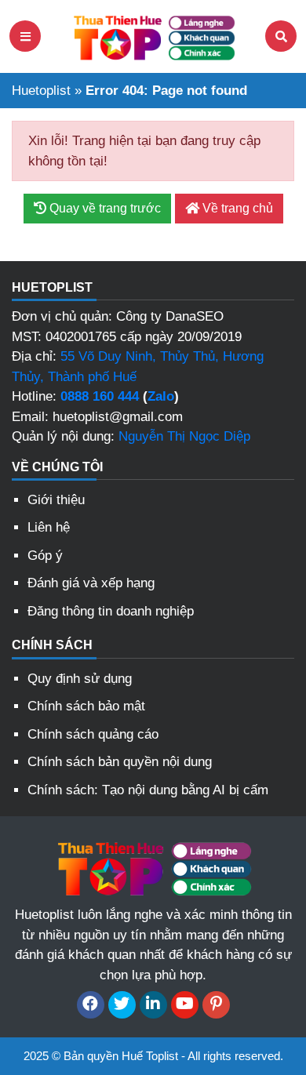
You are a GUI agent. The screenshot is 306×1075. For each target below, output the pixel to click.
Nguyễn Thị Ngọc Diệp (184, 436)
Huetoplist (41, 90)
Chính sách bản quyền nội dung (119, 761)
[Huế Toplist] (153, 34)
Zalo (161, 396)
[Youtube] (185, 1004)
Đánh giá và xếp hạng (91, 583)
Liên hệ (48, 527)
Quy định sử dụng (79, 678)
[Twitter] (122, 1004)
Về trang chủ (236, 208)
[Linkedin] (153, 1004)
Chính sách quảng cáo (92, 734)
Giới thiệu (56, 499)
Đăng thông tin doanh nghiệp (110, 611)
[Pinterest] (216, 1004)
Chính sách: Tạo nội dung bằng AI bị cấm (147, 790)
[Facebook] (90, 1004)
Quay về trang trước (103, 208)
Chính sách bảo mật (86, 706)
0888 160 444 (99, 396)
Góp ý (45, 555)
